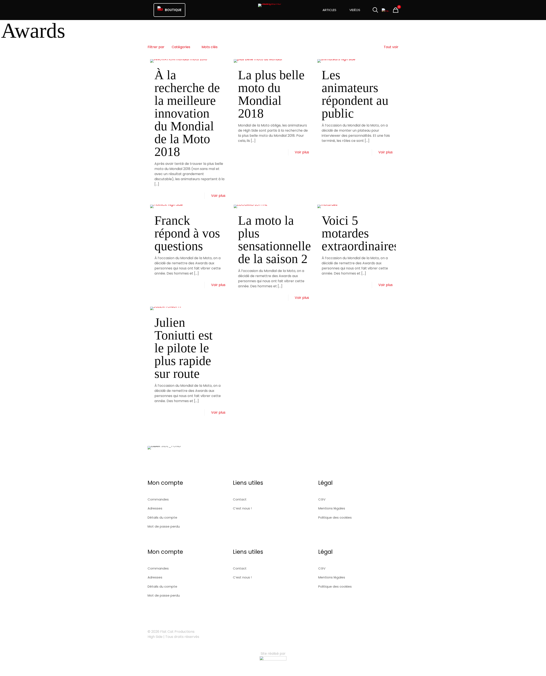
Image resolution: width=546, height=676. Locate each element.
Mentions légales (331, 508)
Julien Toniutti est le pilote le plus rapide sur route (183, 348)
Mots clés (210, 47)
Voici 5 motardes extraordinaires (360, 233)
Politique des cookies (335, 517)
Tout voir (391, 47)
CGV (321, 499)
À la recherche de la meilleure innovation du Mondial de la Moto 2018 (187, 113)
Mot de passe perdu (164, 526)
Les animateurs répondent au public (355, 94)
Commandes (158, 499)
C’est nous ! (242, 508)
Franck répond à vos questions (187, 233)
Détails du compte (162, 517)
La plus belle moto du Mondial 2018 (271, 94)
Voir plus (218, 195)
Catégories (181, 47)
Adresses (155, 508)
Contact (240, 499)
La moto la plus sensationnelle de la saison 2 (274, 239)
